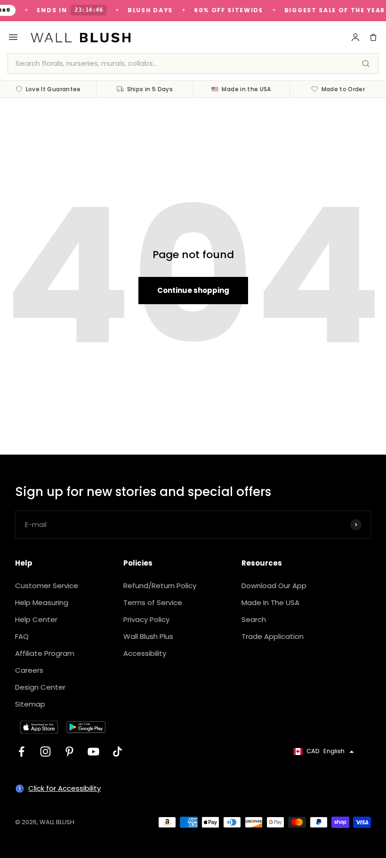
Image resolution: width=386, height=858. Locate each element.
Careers (29, 670)
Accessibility (144, 653)
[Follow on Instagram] (45, 751)
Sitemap (30, 704)
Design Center (40, 687)
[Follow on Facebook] (21, 751)
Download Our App (273, 585)
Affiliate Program (44, 653)
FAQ (22, 636)
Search (253, 619)
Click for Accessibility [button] (64, 788)
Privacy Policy (146, 619)
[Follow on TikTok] (117, 751)
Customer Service (46, 585)
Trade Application (272, 636)
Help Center (36, 619)
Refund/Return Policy (159, 585)
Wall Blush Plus (148, 636)
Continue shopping (193, 290)
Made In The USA (270, 602)
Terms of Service (152, 602)
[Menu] (13, 37)
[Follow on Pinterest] (69, 751)
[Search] (365, 63)
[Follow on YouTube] (93, 751)
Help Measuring (41, 602)
